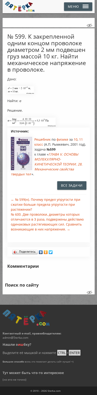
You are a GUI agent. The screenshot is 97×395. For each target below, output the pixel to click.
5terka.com (54, 390)
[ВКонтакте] (40, 251)
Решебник (43, 139)
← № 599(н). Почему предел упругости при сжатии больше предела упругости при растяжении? (45, 204)
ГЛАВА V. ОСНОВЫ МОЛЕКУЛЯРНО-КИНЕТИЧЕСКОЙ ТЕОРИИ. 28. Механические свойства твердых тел (46, 164)
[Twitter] (50, 251)
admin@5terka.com (15, 338)
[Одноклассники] (45, 251)
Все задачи (72, 185)
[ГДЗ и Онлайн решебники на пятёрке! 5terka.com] (20, 6)
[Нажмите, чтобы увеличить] (20, 92)
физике (63, 139)
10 (75, 139)
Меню (73, 6)
